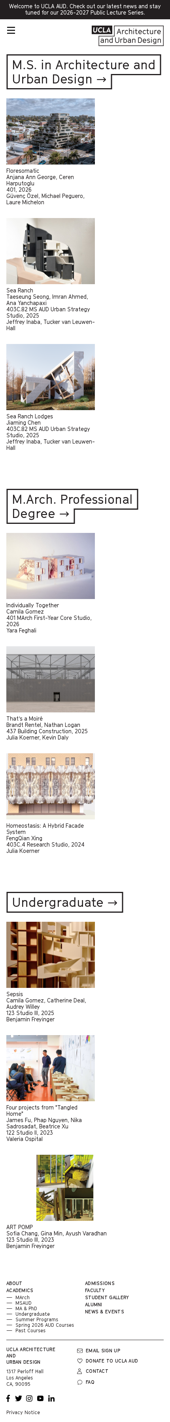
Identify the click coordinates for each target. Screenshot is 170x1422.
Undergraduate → (65, 902)
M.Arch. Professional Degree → (72, 506)
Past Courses (30, 1330)
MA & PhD (26, 1308)
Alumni (93, 1304)
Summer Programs (36, 1319)
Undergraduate (32, 1314)
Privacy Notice (23, 1412)
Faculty (95, 1290)
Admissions (100, 1283)
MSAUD (23, 1303)
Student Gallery (107, 1297)
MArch (22, 1297)
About (14, 1283)
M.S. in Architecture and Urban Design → (84, 71)
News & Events (104, 1312)
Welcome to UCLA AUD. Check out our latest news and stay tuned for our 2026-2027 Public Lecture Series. (86, 11)
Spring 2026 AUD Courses (44, 1325)
